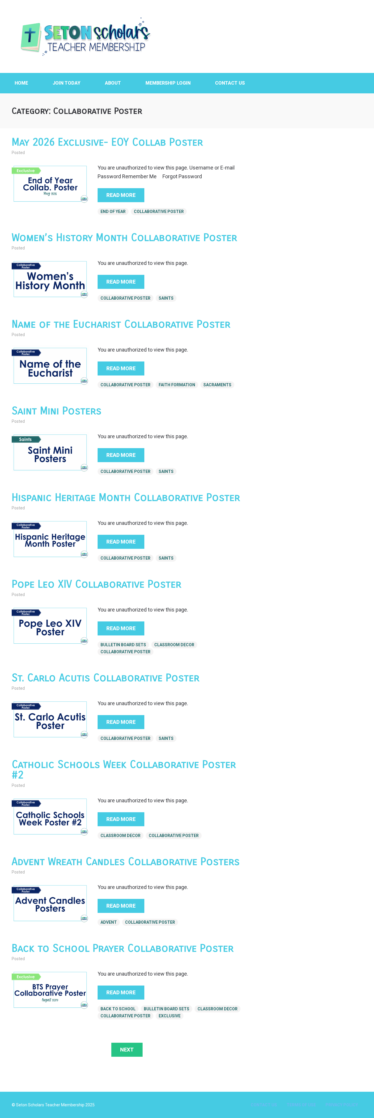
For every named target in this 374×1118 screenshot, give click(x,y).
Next (127, 1050)
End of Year (113, 211)
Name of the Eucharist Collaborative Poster (121, 324)
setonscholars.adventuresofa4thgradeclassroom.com (85, 36)
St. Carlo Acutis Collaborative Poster (105, 678)
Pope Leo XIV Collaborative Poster (96, 584)
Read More (121, 195)
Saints (166, 298)
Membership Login (168, 83)
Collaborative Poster (159, 211)
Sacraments (217, 384)
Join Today (66, 83)
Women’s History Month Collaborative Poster (124, 237)
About (113, 83)
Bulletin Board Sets (123, 644)
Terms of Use (301, 1105)
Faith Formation (177, 384)
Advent (109, 922)
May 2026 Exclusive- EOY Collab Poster (107, 142)
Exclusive (170, 1016)
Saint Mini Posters (56, 411)
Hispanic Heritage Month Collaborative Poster (126, 497)
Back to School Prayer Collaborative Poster (122, 948)
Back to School (118, 1009)
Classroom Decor (174, 644)
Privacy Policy (341, 1105)
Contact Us (230, 83)
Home (21, 83)
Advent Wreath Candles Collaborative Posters (126, 861)
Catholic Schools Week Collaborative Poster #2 (124, 769)
